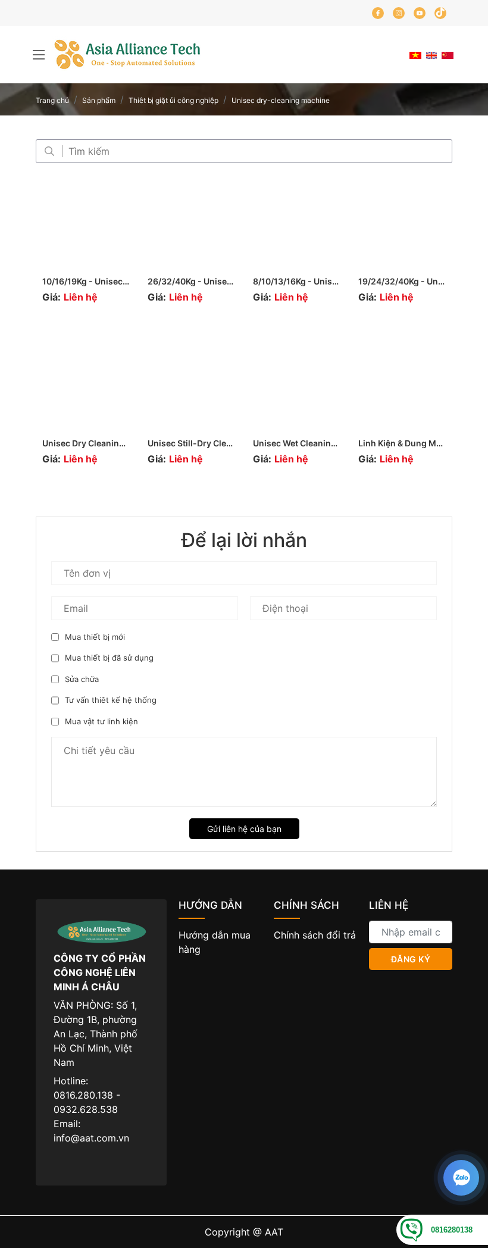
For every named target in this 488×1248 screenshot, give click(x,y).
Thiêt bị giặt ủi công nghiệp (173, 100)
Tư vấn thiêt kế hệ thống (111, 700)
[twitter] (440, 13)
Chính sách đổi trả (315, 935)
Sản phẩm (98, 100)
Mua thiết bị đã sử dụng (109, 657)
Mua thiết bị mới (95, 637)
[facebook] (378, 13)
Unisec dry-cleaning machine (281, 100)
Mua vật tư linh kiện (101, 721)
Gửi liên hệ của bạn (244, 829)
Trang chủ (52, 100)
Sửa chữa (82, 679)
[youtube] (420, 13)
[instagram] (399, 13)
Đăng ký (411, 959)
